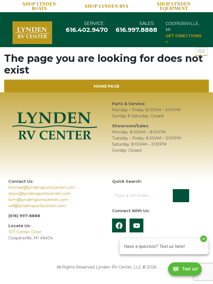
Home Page (107, 86)
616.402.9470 (87, 30)
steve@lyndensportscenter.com (39, 193)
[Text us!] (185, 270)
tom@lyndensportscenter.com (38, 199)
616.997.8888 (137, 30)
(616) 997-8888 (24, 215)
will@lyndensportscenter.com (37, 205)
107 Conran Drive (24, 231)
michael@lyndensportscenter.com (41, 187)
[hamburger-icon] (201, 51)
